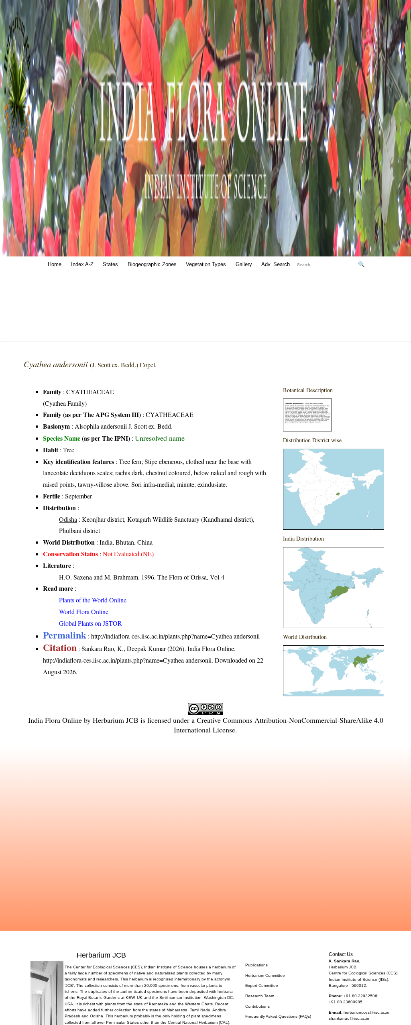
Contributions (257, 1006)
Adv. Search (275, 264)
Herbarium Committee (265, 975)
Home (54, 264)
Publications (256, 965)
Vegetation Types (206, 264)
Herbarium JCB (115, 720)
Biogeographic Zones (152, 264)
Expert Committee (261, 985)
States (110, 264)
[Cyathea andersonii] (307, 429)
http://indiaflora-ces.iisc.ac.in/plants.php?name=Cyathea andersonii (175, 636)
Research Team (259, 996)
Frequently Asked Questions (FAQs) (278, 1016)
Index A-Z (82, 264)
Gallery (244, 264)
